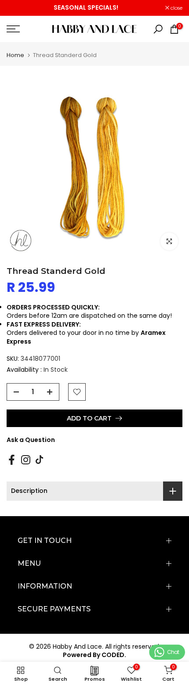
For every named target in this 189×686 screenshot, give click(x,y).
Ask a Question (31, 439)
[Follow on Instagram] (25, 459)
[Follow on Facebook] (12, 459)
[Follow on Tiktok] (39, 459)
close (175, 8)
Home (15, 55)
